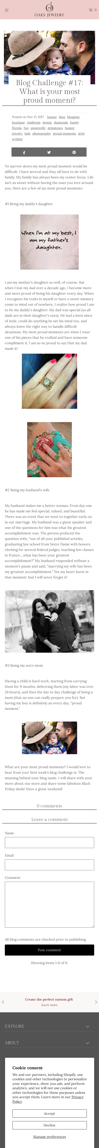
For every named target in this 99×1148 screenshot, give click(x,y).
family (74, 122)
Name (9, 833)
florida (17, 128)
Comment (12, 877)
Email (9, 855)
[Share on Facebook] (24, 152)
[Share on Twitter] (49, 152)
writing (17, 139)
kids (27, 133)
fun (26, 128)
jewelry (17, 133)
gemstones (55, 128)
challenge (34, 122)
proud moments (64, 133)
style (81, 133)
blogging (73, 117)
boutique (18, 122)
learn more (74, 1005)
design (47, 122)
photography (41, 133)
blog (62, 117)
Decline (49, 1125)
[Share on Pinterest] (74, 152)
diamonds (61, 122)
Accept (49, 1113)
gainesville (38, 128)
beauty (52, 117)
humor (70, 128)
